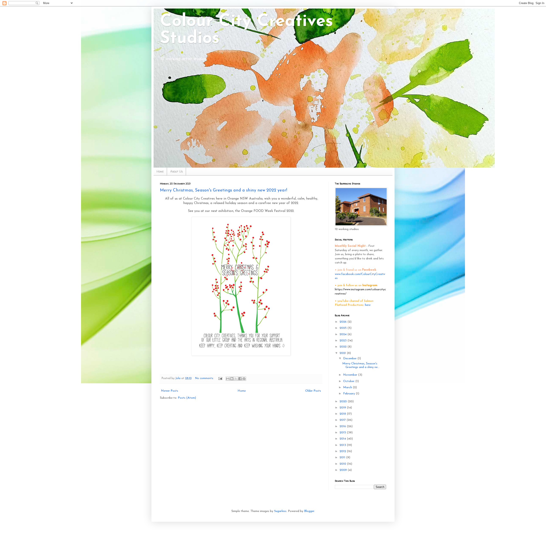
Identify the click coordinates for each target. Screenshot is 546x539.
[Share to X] (236, 379)
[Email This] (228, 379)
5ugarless (280, 511)
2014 (343, 438)
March (348, 387)
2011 (343, 457)
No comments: (205, 378)
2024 (343, 334)
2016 (343, 426)
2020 (344, 401)
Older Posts (313, 390)
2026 (343, 321)
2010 (343, 464)
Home (160, 171)
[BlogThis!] (232, 379)
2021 (343, 353)
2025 (343, 328)
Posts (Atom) (187, 398)
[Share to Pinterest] (244, 379)
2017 (343, 420)
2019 (343, 407)
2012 (343, 451)
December (350, 358)
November (350, 375)
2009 (344, 470)
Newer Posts (169, 390)
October (349, 381)
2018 (343, 413)
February (349, 393)
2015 (343, 432)
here (367, 305)
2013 (343, 445)
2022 (343, 346)
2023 (343, 340)
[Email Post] (220, 378)
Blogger (309, 511)
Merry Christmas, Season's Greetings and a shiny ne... (360, 365)
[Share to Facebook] (240, 379)
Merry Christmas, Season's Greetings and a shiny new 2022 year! (223, 190)
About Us (176, 171)
